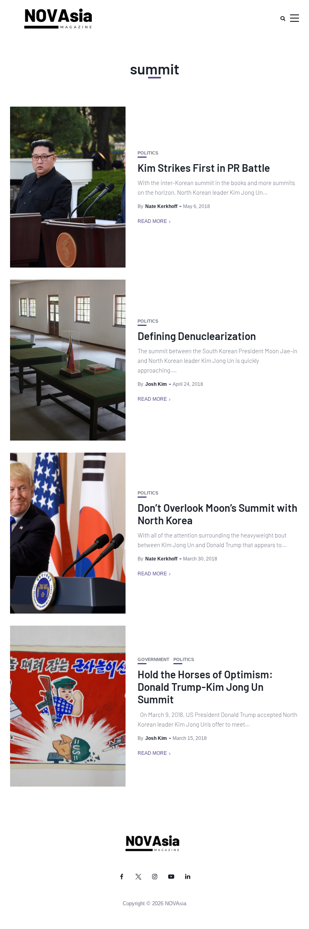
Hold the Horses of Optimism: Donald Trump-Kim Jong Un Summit (205, 686)
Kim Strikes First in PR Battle (204, 167)
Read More (152, 221)
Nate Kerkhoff (161, 206)
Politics (148, 153)
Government (153, 659)
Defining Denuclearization (197, 336)
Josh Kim (156, 384)
